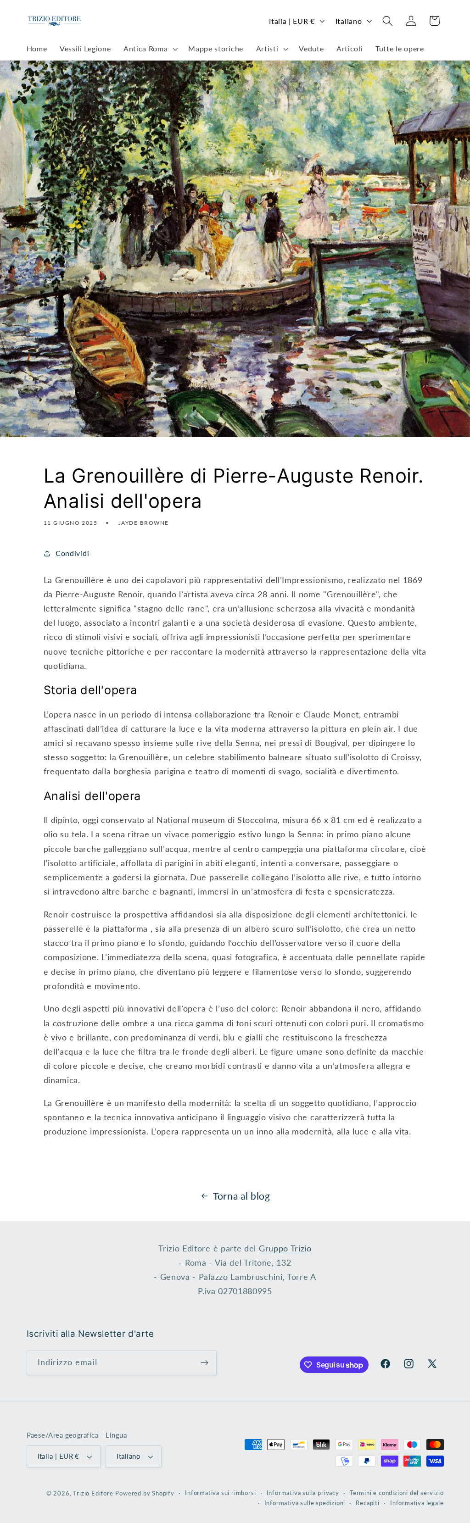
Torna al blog (241, 1195)
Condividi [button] (72, 553)
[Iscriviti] (204, 1363)
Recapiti (367, 1503)
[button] (149, 49)
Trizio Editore (93, 1493)
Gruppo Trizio (285, 1248)
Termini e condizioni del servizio (397, 1493)
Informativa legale (417, 1503)
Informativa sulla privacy (303, 1493)
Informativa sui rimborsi (220, 1493)
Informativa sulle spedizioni (305, 1503)
